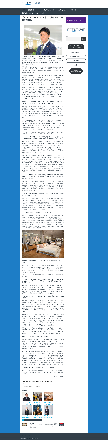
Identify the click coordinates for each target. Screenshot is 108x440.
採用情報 (73, 10)
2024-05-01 (25, 22)
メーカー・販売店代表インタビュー (47, 10)
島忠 (40, 420)
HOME (23, 10)
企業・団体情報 (37, 22)
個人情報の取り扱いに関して (25, 435)
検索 (67, 36)
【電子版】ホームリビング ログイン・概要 (33, 13)
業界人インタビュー (63, 10)
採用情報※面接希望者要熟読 (76, 71)
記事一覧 (30, 22)
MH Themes (37, 438)
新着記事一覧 (31, 10)
